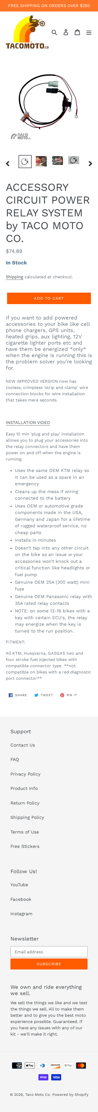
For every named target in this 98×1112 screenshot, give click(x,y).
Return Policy (24, 803)
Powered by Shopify (70, 1094)
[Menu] (89, 32)
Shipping (14, 276)
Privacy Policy (25, 774)
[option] (25, 161)
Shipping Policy (27, 817)
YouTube (19, 884)
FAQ (14, 759)
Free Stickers (24, 846)
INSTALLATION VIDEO (28, 422)
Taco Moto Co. (38, 1094)
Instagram (21, 913)
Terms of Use (24, 832)
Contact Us (22, 745)
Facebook (20, 899)
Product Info (24, 788)
